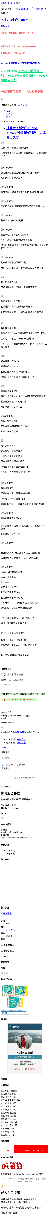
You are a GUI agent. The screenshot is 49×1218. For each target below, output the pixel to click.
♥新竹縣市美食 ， (13, 91)
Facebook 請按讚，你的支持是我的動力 (20, 63)
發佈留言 (5, 768)
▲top (3, 747)
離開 (15, 1213)
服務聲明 (28, 1181)
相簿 (8, 111)
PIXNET (12, 1179)
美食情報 (22, 105)
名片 (8, 117)
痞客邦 (16, 732)
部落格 (9, 114)
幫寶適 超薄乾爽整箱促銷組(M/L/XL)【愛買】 (14, 1012)
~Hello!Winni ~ (15, 19)
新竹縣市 (21, 743)
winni (3, 718)
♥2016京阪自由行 (9, 71)
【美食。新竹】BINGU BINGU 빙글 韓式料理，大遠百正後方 (26, 132)
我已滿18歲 (6, 1213)
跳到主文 (5, 26)
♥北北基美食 (35, 91)
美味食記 (21, 739)
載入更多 (5, 752)
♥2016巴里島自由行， (23, 75)
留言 (22, 732)
